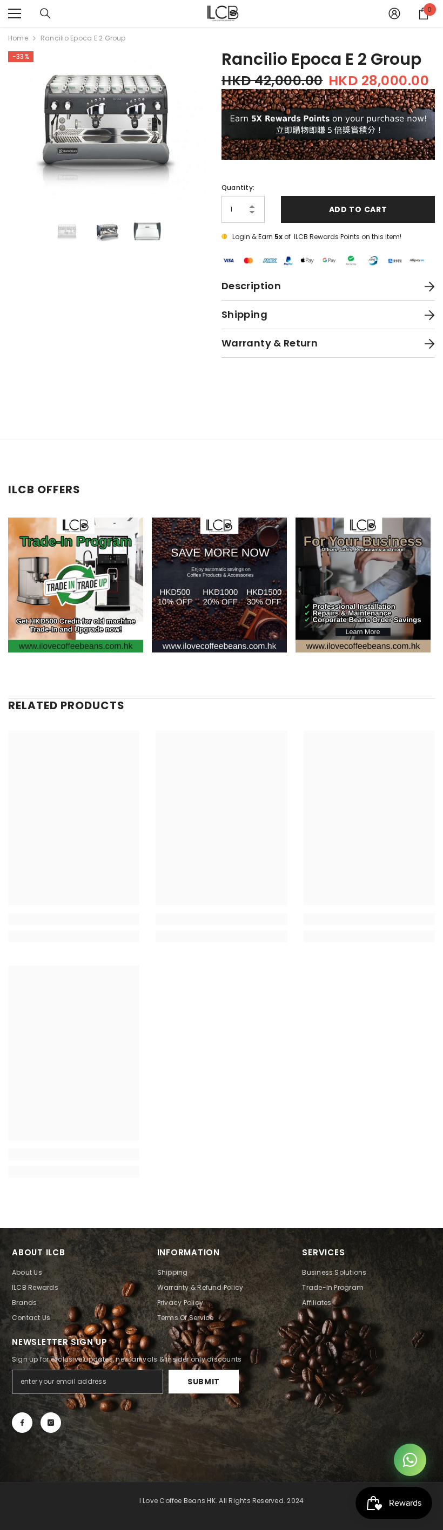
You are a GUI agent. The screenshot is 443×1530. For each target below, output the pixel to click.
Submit (203, 1381)
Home (18, 38)
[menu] (14, 13)
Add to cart (358, 209)
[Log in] (394, 13)
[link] (73, 919)
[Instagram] (51, 1422)
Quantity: (238, 187)
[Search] (45, 13)
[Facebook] (22, 1422)
